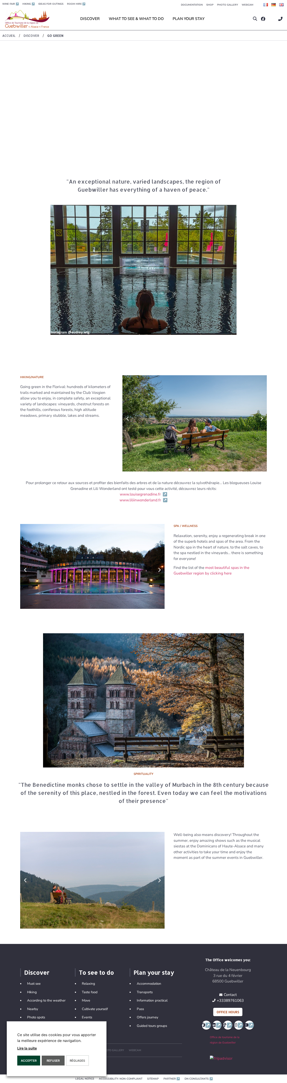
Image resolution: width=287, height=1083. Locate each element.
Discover (36, 972)
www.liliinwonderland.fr (143, 500)
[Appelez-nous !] (281, 19)
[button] (255, 19)
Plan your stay (154, 972)
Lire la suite (27, 1048)
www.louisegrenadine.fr (143, 494)
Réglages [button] (77, 1060)
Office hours (228, 1012)
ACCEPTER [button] (29, 1060)
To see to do (96, 972)
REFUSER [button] (53, 1060)
